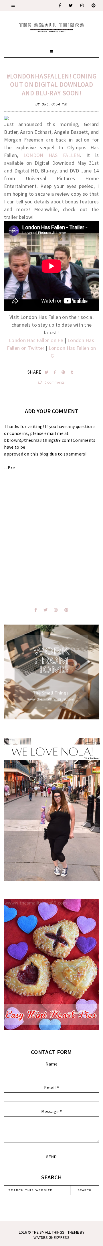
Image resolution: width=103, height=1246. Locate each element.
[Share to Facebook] (55, 372)
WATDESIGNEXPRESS (51, 1237)
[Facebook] (60, 5)
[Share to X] (47, 372)
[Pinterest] (94, 5)
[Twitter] (71, 5)
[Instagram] (82, 5)
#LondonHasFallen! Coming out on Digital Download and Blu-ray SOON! (51, 84)
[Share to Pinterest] (64, 372)
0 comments (54, 382)
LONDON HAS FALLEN (51, 155)
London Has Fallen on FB (36, 340)
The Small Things (48, 1232)
